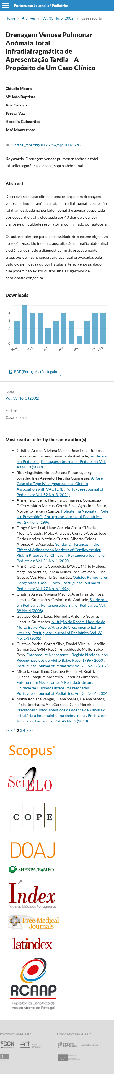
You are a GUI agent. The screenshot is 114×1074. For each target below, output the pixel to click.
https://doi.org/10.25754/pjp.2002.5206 (48, 145)
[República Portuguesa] (82, 1050)
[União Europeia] (73, 1062)
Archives (29, 18)
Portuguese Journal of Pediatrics (41, 5)
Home (10, 18)
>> (31, 730)
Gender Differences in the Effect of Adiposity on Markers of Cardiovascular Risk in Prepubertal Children (59, 550)
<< (8, 730)
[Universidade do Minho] (5, 1062)
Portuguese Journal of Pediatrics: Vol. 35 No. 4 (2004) (62, 693)
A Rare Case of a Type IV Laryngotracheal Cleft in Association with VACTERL (60, 483)
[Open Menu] (5, 5)
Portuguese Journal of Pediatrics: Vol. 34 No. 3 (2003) (62, 665)
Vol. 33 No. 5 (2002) (58, 18)
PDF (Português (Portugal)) (35, 371)
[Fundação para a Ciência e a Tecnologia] (21, 1050)
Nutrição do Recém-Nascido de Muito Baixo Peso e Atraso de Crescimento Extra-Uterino (61, 627)
